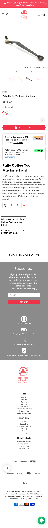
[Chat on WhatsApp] (41, 520)
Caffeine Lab (18, 492)
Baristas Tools (24, 448)
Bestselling (24, 424)
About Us (24, 397)
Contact (24, 404)
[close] (45, 4)
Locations (24, 400)
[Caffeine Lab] (24, 14)
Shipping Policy (24, 406)
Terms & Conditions (24, 413)
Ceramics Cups (24, 446)
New (24, 422)
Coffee (24, 431)
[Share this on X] (4, 205)
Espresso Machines (24, 441)
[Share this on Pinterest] (17, 205)
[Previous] (17, 72)
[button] (7, 468)
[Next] (31, 72)
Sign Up (24, 302)
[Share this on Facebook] (11, 205)
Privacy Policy (24, 411)
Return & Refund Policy (24, 409)
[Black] (5, 112)
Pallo (4, 91)
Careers (24, 402)
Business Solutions (24, 426)
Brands (24, 433)
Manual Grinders (24, 444)
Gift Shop (24, 429)
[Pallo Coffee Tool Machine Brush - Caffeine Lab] (23, 47)
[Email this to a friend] (23, 205)
